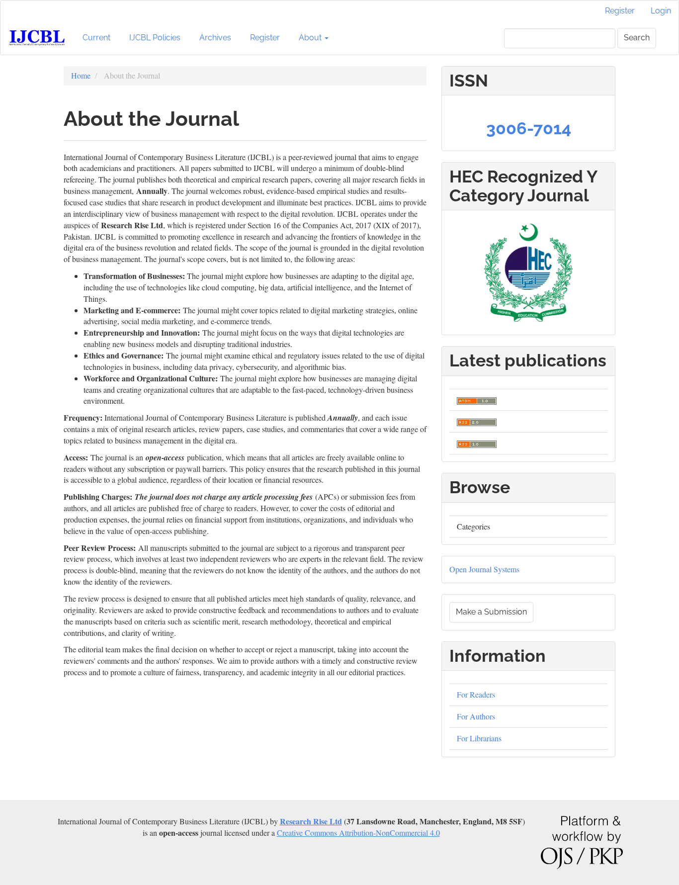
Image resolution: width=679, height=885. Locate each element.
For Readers (476, 694)
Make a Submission (491, 612)
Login (661, 10)
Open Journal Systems (484, 569)
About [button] (311, 37)
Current (96, 37)
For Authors (476, 716)
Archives (215, 37)
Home (80, 75)
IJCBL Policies (154, 37)
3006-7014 (528, 128)
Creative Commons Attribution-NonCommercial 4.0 (358, 832)
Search (637, 37)
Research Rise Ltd (311, 821)
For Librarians (479, 738)
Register (620, 10)
